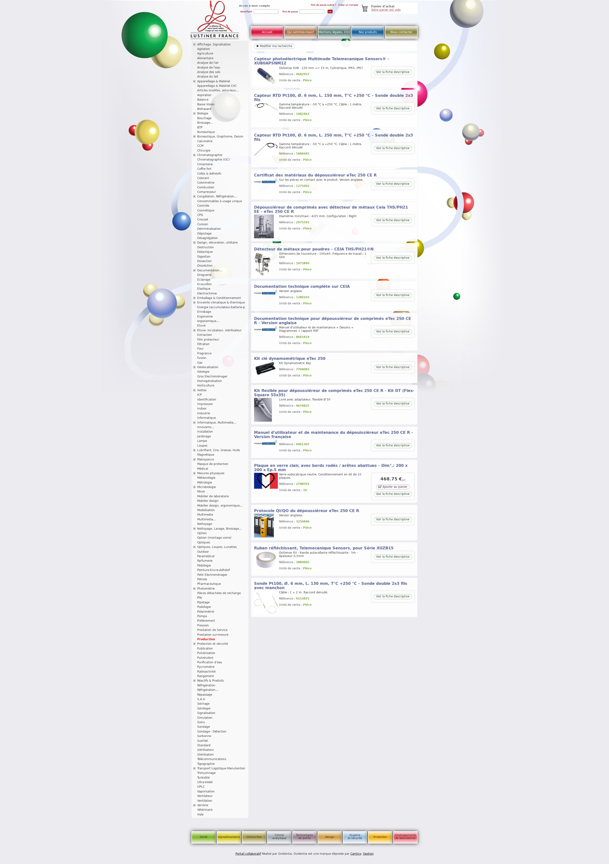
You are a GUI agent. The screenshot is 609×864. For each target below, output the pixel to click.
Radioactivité (206, 671)
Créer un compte (348, 5)
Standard (204, 745)
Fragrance (204, 353)
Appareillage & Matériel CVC (217, 86)
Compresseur (206, 192)
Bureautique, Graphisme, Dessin (220, 136)
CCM (200, 145)
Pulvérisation (206, 653)
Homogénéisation (209, 381)
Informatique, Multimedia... (216, 422)
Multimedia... (206, 519)
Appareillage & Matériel (213, 81)
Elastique (203, 288)
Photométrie (206, 588)
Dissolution (205, 265)
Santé (203, 837)
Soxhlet (202, 740)
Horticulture (205, 385)
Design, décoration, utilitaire (217, 242)
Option (202, 533)
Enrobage (204, 311)
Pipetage (203, 602)
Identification (206, 399)
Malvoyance (205, 459)
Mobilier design (208, 501)
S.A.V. (201, 699)
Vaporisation (206, 791)
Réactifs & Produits (210, 680)
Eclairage (203, 279)
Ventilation (204, 800)
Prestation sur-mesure (212, 634)
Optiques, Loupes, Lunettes (217, 547)
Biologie (202, 113)
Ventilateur (205, 796)
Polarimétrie (205, 611)
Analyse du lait (207, 76)
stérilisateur (205, 750)
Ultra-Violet (205, 782)
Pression (203, 625)
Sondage (203, 726)
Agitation (203, 49)
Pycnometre (205, 667)
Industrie (203, 413)
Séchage (203, 703)
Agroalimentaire (229, 837)
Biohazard (204, 109)
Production (206, 639)
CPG (200, 215)
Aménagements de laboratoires (405, 837)
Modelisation (206, 510)
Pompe (202, 616)
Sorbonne (204, 736)
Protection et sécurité (212, 643)
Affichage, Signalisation (214, 44)
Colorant (203, 178)
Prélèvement (206, 620)
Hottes (201, 390)
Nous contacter (401, 32)
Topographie (206, 764)
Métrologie (204, 482)
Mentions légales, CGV (334, 32)
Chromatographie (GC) (213, 159)
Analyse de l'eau (208, 67)
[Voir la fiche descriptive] (266, 84)
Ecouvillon (204, 284)
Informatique (206, 418)
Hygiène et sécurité (355, 837)
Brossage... (205, 122)
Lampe (202, 441)
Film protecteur (208, 339)
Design (329, 837)
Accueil (267, 32)
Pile (199, 597)
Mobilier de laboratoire (213, 496)
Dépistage (204, 233)
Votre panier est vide (386, 9)
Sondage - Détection (211, 731)
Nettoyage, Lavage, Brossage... (219, 528)
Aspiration (204, 95)
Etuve (201, 325)
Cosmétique (205, 210)
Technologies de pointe (304, 837)
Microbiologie (206, 487)
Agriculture (205, 53)
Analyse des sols (208, 72)
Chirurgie (203, 150)
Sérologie (203, 708)
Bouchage (204, 118)
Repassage (204, 694)
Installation (205, 431)
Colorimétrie (205, 182)
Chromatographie (209, 155)
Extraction (204, 335)
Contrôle (203, 205)
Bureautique (206, 132)
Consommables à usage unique (219, 201)
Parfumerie (204, 560)
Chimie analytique (279, 837)
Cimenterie (205, 164)
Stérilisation (205, 754)
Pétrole (202, 579)
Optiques (203, 542)
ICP (199, 394)
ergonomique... (208, 321)
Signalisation (206, 713)
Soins (201, 722)
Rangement (205, 676)
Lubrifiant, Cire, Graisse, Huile (218, 450)
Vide (200, 814)
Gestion (368, 853)
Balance (202, 99)
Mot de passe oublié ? (323, 5)
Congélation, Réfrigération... (217, 196)
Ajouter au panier (394, 487)
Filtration (203, 344)
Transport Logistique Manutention (221, 768)
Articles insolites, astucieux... (218, 90)
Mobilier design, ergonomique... (219, 505)
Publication (205, 648)
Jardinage (204, 436)
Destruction (205, 247)
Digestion (204, 256)
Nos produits (368, 32)
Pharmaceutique (209, 584)
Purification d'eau (209, 662)
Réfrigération (206, 685)
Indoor (201, 408)
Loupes (202, 445)
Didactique (205, 252)
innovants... (205, 427)
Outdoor (203, 551)
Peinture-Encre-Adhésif (213, 570)
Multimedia (205, 514)
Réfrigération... (207, 690)
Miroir (201, 491)
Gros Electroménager (212, 376)
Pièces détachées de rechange (219, 593)
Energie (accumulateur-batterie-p (221, 307)
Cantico (355, 853)
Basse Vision (206, 104)
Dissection (204, 261)
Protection (380, 837)
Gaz (199, 362)
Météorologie (206, 477)
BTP (199, 127)
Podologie (204, 607)
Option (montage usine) (214, 537)
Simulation (204, 717)
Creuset (202, 219)
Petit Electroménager (212, 574)
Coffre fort (204, 169)
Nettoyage (204, 524)
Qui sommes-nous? (300, 32)
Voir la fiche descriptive (392, 72)
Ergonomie (205, 316)
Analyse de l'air (208, 62)
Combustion (205, 187)
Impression (205, 404)
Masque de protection (212, 464)
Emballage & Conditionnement (219, 298)
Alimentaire (205, 58)
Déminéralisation (209, 228)
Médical (202, 468)
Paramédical (205, 556)
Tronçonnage (206, 773)
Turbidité (203, 777)
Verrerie (202, 805)
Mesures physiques (210, 473)
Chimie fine (254, 837)
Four (200, 348)
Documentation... (209, 270)
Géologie (203, 371)
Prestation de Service (212, 630)
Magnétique (205, 454)
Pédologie (204, 565)
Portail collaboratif (248, 853)
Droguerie (204, 275)
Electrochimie (207, 293)
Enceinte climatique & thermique (221, 302)
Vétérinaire (204, 809)
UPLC (201, 786)
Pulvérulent (205, 657)
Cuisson (202, 224)
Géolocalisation (207, 367)
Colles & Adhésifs (209, 173)
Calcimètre (204, 141)
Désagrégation (207, 238)
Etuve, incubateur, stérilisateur (219, 330)
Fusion (201, 358)
